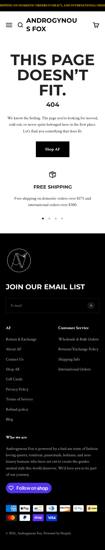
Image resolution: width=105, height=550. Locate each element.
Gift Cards (14, 379)
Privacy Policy (17, 389)
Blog (9, 419)
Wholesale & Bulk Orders (78, 339)
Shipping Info (69, 359)
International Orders (74, 369)
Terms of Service (19, 399)
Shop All (12, 369)
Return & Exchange (21, 339)
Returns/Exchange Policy (78, 349)
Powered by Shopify (57, 533)
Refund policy (17, 409)
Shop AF (52, 149)
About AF (14, 349)
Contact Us (15, 359)
